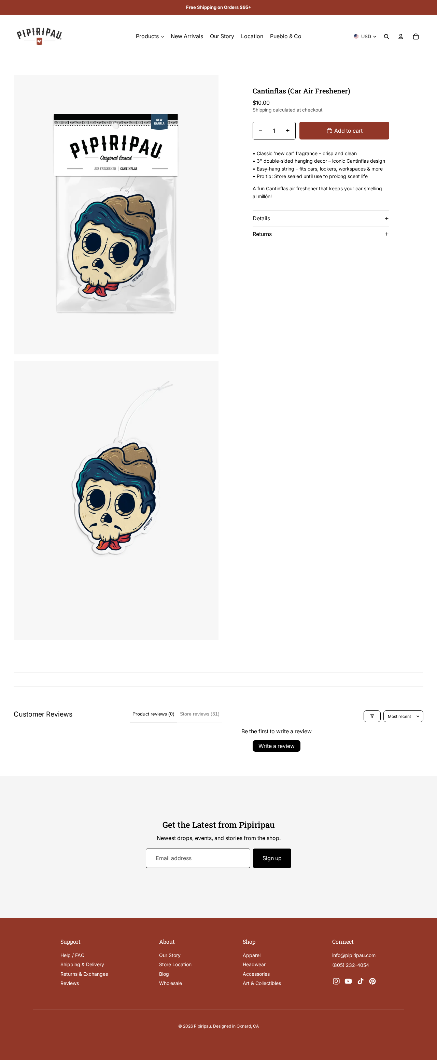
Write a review (276, 745)
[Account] (400, 36)
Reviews (69, 983)
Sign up (272, 858)
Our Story (170, 955)
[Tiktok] (360, 981)
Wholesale (170, 983)
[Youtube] (348, 981)
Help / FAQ (72, 955)
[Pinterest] (372, 981)
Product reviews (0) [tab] (153, 714)
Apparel (251, 955)
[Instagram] (336, 981)
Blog (164, 973)
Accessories (256, 973)
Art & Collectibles (262, 983)
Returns (262, 234)
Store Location (175, 964)
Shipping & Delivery (82, 964)
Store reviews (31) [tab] (200, 714)
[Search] (386, 36)
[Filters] (372, 716)
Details (261, 218)
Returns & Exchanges (84, 973)
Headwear (254, 964)
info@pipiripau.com (354, 955)
